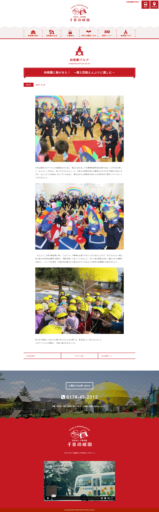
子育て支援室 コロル (88, 33)
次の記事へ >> (106, 356)
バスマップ (146, 5)
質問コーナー (107, 33)
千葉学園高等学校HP (132, 2)
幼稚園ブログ (125, 33)
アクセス (154, 5)
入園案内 (70, 33)
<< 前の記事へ (30, 356)
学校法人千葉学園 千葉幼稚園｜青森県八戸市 (79, 13)
